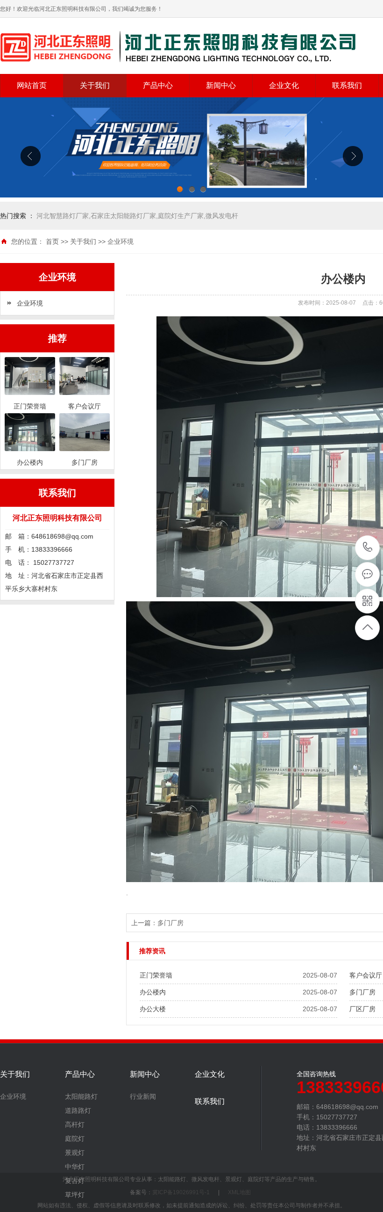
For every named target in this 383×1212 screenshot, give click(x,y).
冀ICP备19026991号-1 (181, 1192)
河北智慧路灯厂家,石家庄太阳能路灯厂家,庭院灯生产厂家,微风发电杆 (137, 215)
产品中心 (158, 85)
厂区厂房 (362, 1009)
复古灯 (75, 1180)
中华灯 (75, 1166)
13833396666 (367, 547)
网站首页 (32, 85)
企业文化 (284, 85)
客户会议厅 (365, 975)
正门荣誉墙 (156, 975)
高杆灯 (75, 1124)
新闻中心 (221, 85)
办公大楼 (153, 1009)
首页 (52, 241)
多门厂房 (170, 923)
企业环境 (120, 241)
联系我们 (347, 85)
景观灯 (75, 1152)
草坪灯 (75, 1194)
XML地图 (239, 1192)
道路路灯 (78, 1110)
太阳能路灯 (81, 1096)
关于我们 (95, 85)
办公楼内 (153, 992)
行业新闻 (143, 1096)
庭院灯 (75, 1138)
